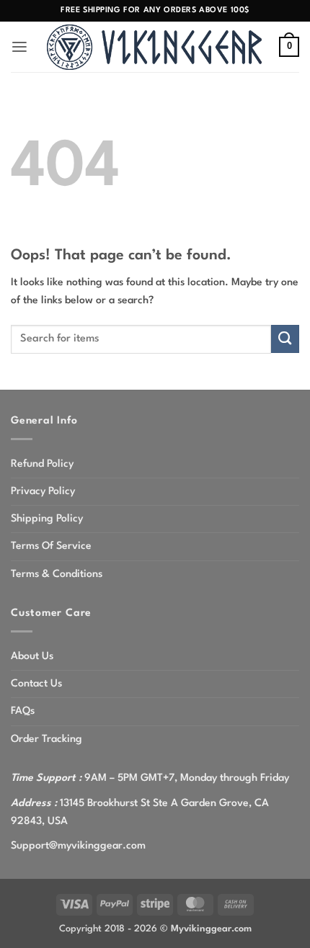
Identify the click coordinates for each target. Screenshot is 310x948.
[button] (19, 47)
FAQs (23, 711)
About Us (32, 656)
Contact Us (36, 684)
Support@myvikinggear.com (78, 846)
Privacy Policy (43, 491)
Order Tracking (46, 739)
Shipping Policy (47, 519)
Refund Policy (42, 464)
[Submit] (285, 339)
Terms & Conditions (56, 574)
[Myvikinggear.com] (155, 47)
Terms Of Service (51, 546)
